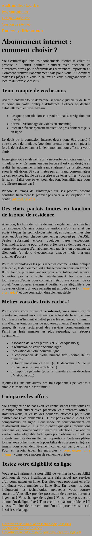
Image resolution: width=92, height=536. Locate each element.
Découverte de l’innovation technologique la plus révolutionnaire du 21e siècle (36, 526)
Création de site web (16, 24)
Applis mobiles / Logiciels (20, 5)
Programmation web (16, 12)
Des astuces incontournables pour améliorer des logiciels (41, 532)
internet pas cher (23, 199)
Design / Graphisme (16, 18)
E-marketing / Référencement (22, 30)
